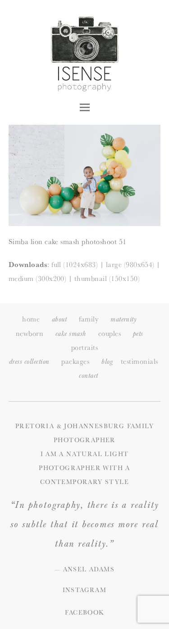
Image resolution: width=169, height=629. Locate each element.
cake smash (70, 334)
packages (75, 361)
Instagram (85, 590)
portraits (84, 347)
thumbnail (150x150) (107, 278)
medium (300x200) (38, 278)
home (31, 319)
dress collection (29, 361)
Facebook (84, 612)
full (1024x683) (74, 264)
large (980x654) (130, 264)
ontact (88, 375)
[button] (85, 107)
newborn (29, 333)
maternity (123, 319)
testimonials (139, 361)
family (88, 319)
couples (109, 333)
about (59, 319)
